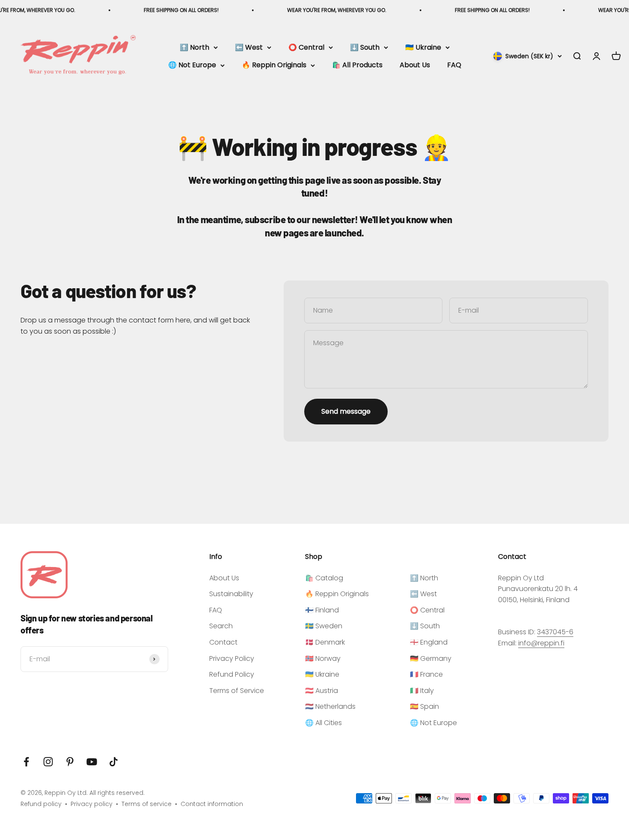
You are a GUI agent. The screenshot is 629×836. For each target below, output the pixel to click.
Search (221, 626)
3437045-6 (555, 632)
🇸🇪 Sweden (323, 626)
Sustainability (231, 594)
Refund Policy (231, 674)
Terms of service (147, 804)
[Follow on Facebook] (26, 761)
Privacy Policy (231, 658)
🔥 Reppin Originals (274, 65)
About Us (415, 65)
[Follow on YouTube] (92, 761)
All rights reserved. (117, 792)
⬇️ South (365, 47)
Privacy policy (92, 804)
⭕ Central (306, 47)
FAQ (454, 65)
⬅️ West (249, 47)
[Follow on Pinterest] (70, 761)
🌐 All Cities (323, 723)
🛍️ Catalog (324, 578)
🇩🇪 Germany (430, 658)
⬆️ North (194, 47)
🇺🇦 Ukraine (423, 47)
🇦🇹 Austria (321, 691)
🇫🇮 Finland (322, 610)
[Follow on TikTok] (113, 761)
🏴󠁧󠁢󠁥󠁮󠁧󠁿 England (429, 642)
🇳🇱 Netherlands (330, 706)
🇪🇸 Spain (424, 706)
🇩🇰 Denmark (325, 642)
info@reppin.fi (541, 643)
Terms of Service (236, 691)
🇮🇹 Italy (422, 691)
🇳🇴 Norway (323, 658)
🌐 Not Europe (192, 65)
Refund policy (41, 804)
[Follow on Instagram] (48, 761)
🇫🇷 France (426, 674)
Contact (223, 642)
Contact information (212, 804)
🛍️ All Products (357, 65)
